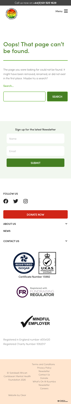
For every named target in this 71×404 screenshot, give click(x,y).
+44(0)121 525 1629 (44, 2)
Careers (44, 388)
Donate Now (35, 214)
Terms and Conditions (43, 364)
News (6, 231)
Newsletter (44, 371)
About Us (9, 223)
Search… (8, 85)
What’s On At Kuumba (44, 381)
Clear (23, 395)
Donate (44, 378)
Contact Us (44, 374)
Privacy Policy (44, 367)
